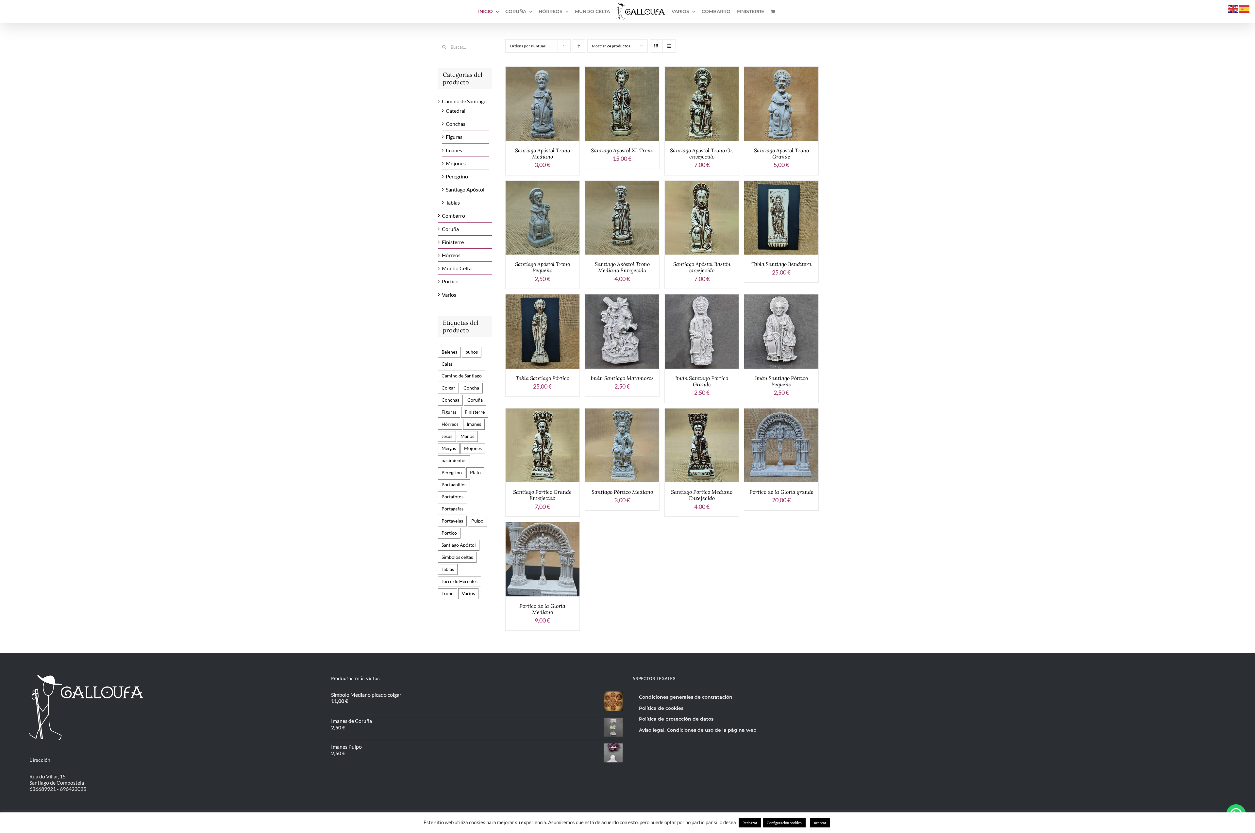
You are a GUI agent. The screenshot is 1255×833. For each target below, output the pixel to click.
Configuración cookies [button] (784, 823)
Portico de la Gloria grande (781, 492)
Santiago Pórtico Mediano (622, 492)
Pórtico (449, 533)
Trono (448, 593)
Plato (475, 472)
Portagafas (452, 508)
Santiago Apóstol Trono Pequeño (542, 267)
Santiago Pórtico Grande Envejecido (542, 495)
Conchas (455, 124)
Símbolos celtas (457, 557)
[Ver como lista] (669, 46)
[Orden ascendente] (579, 46)
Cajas (447, 364)
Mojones (456, 163)
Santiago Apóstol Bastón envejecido (701, 267)
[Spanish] (1244, 8)
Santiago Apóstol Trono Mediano (542, 153)
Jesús (447, 436)
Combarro (453, 215)
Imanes (454, 150)
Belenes (449, 352)
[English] (1233, 8)
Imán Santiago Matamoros (622, 378)
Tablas (453, 202)
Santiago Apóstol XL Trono (622, 150)
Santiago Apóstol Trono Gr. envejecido (701, 153)
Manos (467, 436)
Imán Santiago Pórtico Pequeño (781, 381)
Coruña (450, 229)
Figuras (454, 137)
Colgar (448, 388)
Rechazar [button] (750, 823)
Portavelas (452, 521)
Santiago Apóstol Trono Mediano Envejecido (622, 267)
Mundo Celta (457, 268)
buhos (471, 352)
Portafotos (452, 496)
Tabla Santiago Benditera (781, 264)
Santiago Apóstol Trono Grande (781, 153)
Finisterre (453, 242)
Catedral (455, 111)
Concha (471, 388)
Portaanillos (454, 484)
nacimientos (454, 460)
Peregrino (457, 176)
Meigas (449, 448)
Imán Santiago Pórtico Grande (701, 381)
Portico (450, 281)
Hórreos (451, 255)
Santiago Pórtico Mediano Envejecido (701, 495)
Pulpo (477, 521)
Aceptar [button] (820, 823)
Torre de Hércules (459, 581)
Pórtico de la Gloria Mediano (542, 609)
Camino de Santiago (464, 101)
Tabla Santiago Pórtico (542, 378)
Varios (449, 295)
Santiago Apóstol (465, 189)
